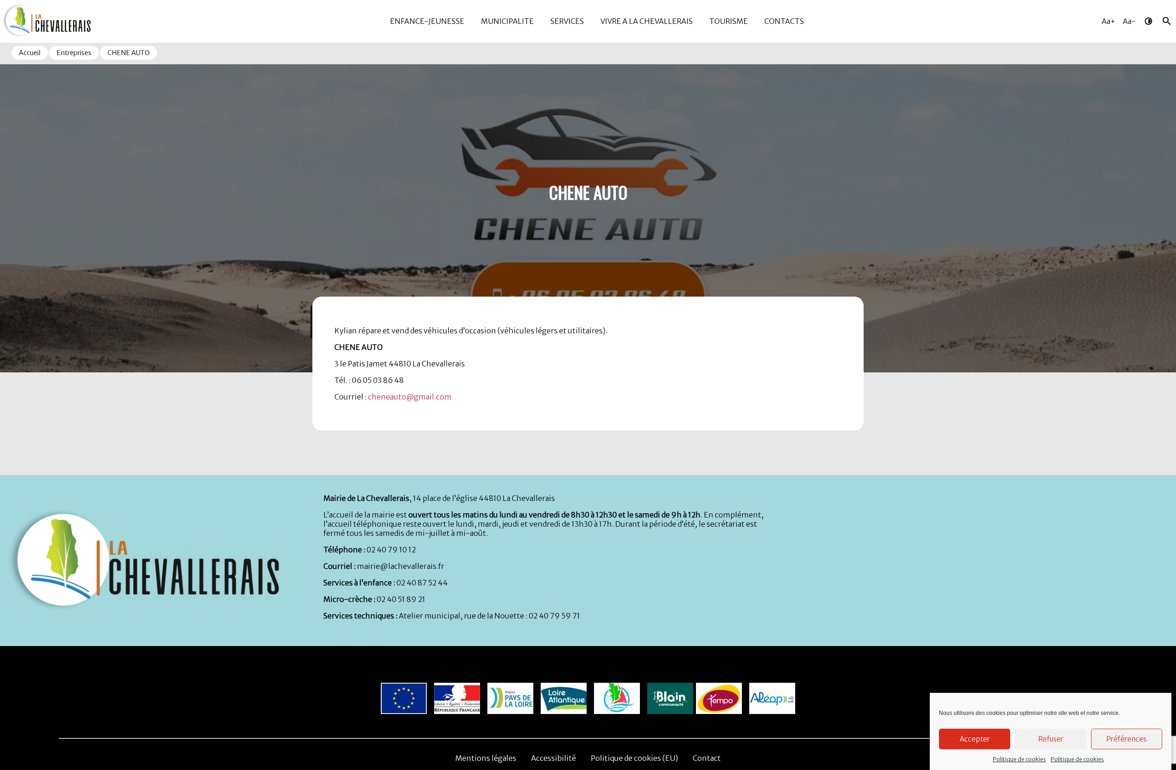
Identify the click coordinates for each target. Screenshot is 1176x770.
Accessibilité (553, 758)
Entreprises (74, 53)
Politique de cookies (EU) (634, 758)
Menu (8, 4)
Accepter (975, 739)
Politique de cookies (1019, 759)
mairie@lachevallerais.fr (400, 566)
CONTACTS (784, 21)
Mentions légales (485, 758)
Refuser (1050, 739)
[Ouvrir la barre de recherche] (1167, 21)
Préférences (1126, 739)
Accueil (29, 53)
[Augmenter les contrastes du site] (1148, 21)
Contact (707, 758)
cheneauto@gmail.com (410, 396)
